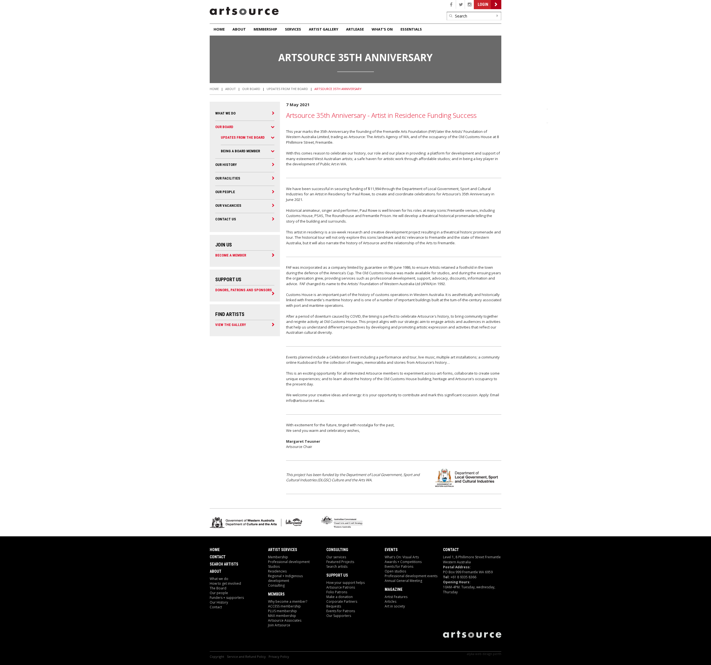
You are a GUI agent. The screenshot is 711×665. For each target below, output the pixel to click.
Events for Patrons (340, 611)
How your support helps (345, 582)
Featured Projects (340, 561)
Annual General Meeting (403, 580)
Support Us (337, 575)
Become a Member (230, 255)
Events (391, 549)
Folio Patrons (336, 592)
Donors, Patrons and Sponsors (243, 290)
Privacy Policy (279, 656)
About (239, 29)
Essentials (411, 29)
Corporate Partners (341, 601)
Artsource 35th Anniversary (338, 89)
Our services (336, 557)
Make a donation (339, 596)
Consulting (276, 585)
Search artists (336, 566)
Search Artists (224, 564)
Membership (265, 29)
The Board (218, 588)
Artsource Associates (284, 620)
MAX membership (282, 615)
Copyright (217, 656)
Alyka (470, 654)
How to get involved (225, 583)
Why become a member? (287, 601)
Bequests (333, 606)
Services (293, 29)
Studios (274, 566)
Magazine (393, 589)
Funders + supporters (227, 597)
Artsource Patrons (340, 587)
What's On (382, 29)
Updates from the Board (287, 89)
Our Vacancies (228, 205)
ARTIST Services (282, 549)
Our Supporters (338, 615)
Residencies (277, 571)
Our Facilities (227, 178)
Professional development (289, 561)
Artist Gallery (323, 29)
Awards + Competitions (403, 561)
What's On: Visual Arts (402, 557)
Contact (218, 557)
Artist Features (396, 596)
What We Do (225, 113)
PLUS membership (282, 611)
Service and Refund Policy (246, 656)
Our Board (251, 89)
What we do (219, 578)
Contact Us (225, 219)
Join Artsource (279, 625)
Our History (226, 165)
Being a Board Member (240, 151)
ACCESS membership (284, 606)
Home (219, 29)
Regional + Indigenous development (285, 578)
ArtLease (355, 29)
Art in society (395, 606)
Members (276, 594)
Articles (390, 601)
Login (483, 4)
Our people (225, 192)
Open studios (395, 571)
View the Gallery (230, 325)
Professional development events (411, 576)
